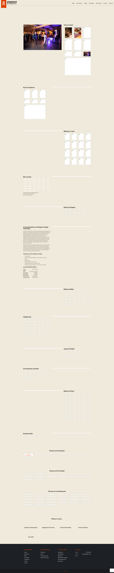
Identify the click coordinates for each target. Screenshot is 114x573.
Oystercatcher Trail (62, 559)
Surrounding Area (44, 555)
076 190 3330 (88, 552)
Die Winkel (91, 3)
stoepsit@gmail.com (86, 554)
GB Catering (60, 561)
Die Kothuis (98, 3)
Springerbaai (60, 554)
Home (73, 3)
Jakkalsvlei (60, 552)
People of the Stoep (45, 557)
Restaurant (79, 3)
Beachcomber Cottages (62, 557)
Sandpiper (60, 555)
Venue (85, 3)
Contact (111, 3)
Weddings (43, 552)
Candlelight (65, 571)
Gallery (105, 3)
